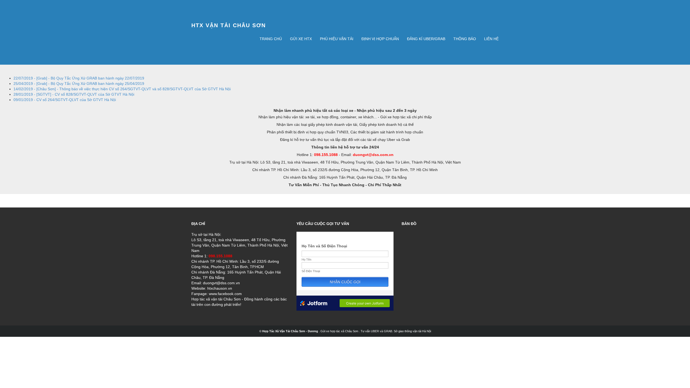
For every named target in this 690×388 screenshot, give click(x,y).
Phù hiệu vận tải (336, 39)
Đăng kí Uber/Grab (426, 39)
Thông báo (464, 39)
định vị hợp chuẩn (380, 39)
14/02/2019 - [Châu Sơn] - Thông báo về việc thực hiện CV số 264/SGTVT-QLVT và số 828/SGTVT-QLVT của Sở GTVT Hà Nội (122, 89)
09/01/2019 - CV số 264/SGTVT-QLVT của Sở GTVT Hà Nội (64, 100)
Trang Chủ (271, 39)
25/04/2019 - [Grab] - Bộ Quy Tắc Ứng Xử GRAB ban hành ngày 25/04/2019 (78, 83)
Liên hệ (491, 39)
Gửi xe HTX (301, 39)
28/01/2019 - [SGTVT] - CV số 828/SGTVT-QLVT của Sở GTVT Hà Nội (73, 94)
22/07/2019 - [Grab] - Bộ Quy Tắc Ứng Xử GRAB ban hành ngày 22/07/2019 (78, 78)
